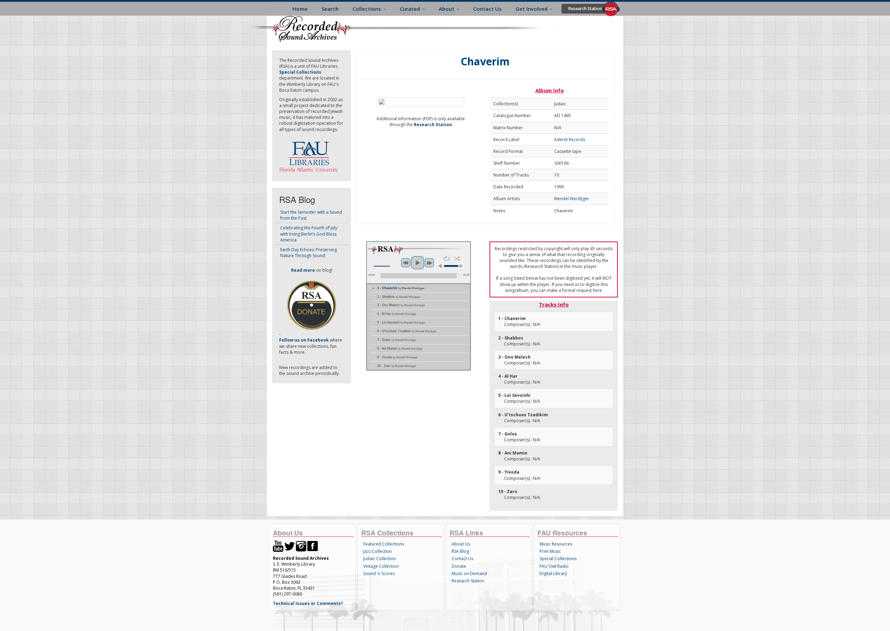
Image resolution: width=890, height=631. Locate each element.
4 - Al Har (396, 314)
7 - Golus (396, 340)
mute (441, 266)
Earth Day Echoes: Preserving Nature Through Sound (308, 253)
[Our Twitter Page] (289, 546)
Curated (410, 8)
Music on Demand (469, 573)
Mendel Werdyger (571, 199)
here (597, 290)
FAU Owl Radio (554, 566)
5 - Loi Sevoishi (401, 322)
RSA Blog (460, 551)
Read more (303, 270)
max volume (461, 266)
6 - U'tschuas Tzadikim (407, 331)
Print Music (550, 551)
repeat (446, 258)
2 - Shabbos (398, 296)
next (429, 263)
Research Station (585, 8)
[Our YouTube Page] (278, 546)
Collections (367, 8)
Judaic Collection (379, 559)
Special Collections (558, 559)
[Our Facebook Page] (312, 546)
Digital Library (553, 573)
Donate (459, 566)
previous (406, 263)
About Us (461, 544)
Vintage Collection (381, 566)
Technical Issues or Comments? (308, 603)
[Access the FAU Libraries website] (310, 154)
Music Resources (556, 544)
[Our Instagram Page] (301, 546)
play (417, 263)
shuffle (457, 258)
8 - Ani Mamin (400, 348)
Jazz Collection (377, 551)
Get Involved (532, 8)
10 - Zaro (396, 366)
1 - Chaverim (400, 288)
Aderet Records (569, 139)
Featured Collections (383, 544)
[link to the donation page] (311, 305)
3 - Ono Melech (401, 305)
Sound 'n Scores (379, 573)
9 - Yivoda (397, 357)
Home (300, 8)
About (447, 8)
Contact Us (487, 8)
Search (330, 8)
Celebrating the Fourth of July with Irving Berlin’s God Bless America (308, 234)
